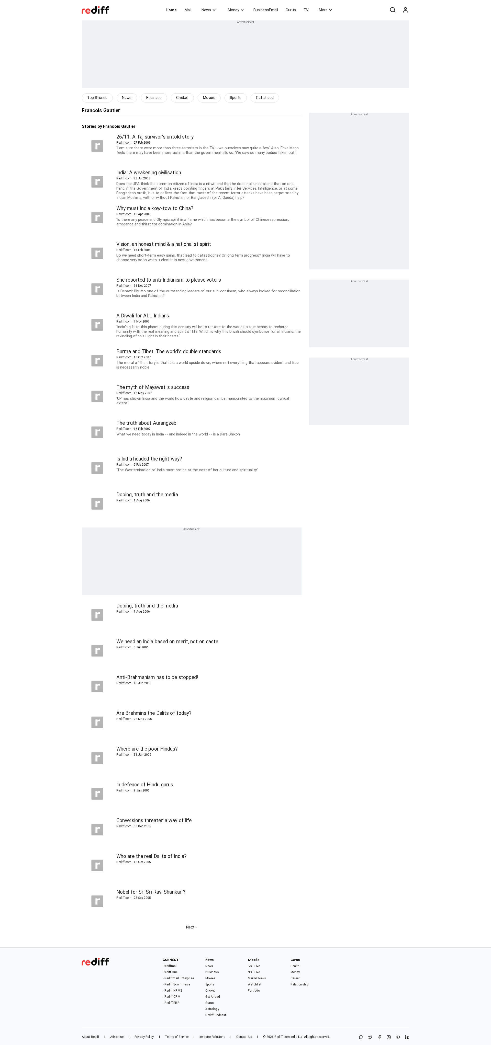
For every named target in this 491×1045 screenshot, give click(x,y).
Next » (191, 927)
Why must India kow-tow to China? (154, 208)
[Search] (392, 10)
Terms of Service (177, 1037)
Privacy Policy (144, 1037)
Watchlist (254, 984)
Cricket (182, 97)
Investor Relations (212, 1037)
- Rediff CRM (171, 996)
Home (171, 10)
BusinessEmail (265, 10)
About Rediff (90, 1037)
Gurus (291, 10)
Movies (209, 97)
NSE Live (254, 972)
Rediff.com (282, 1037)
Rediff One (170, 972)
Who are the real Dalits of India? (151, 856)
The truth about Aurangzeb (146, 423)
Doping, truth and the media (147, 495)
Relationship (299, 984)
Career (295, 978)
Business (154, 97)
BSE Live (254, 966)
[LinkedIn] (407, 1037)
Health (295, 966)
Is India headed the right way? (149, 459)
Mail (188, 10)
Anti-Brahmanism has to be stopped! (157, 677)
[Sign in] (405, 10)
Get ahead (265, 97)
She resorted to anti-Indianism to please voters (168, 280)
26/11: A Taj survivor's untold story (155, 137)
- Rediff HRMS (172, 990)
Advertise (117, 1037)
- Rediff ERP (171, 1003)
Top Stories (97, 97)
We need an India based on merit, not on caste (167, 642)
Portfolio (254, 990)
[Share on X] (370, 1037)
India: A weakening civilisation (148, 173)
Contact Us (244, 1037)
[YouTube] (398, 1037)
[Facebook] (379, 1037)
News (206, 10)
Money (233, 10)
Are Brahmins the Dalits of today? (154, 713)
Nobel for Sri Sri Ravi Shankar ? (150, 892)
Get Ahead (212, 996)
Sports (236, 97)
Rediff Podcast (215, 1015)
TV (306, 10)
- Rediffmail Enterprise (178, 978)
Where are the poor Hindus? (147, 749)
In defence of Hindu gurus (144, 785)
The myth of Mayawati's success (152, 387)
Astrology (212, 1009)
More (323, 10)
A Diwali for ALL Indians (142, 316)
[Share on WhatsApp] (361, 1037)
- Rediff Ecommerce (176, 984)
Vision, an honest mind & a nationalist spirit (163, 244)
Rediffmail (170, 966)
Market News (257, 978)
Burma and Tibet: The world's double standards (168, 351)
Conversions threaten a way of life (154, 820)
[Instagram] (389, 1037)
